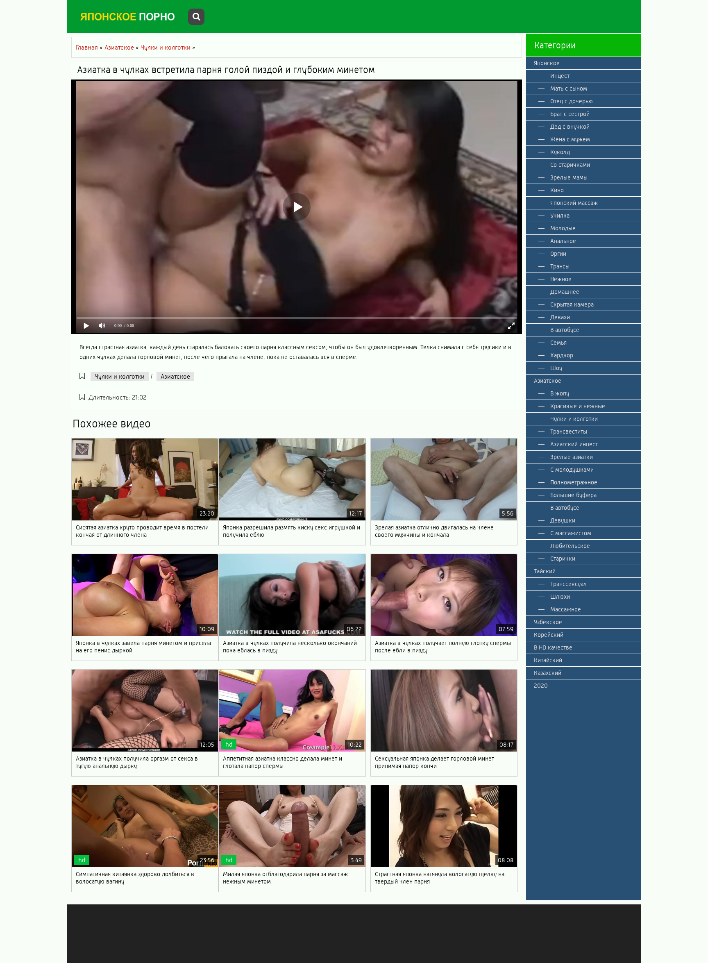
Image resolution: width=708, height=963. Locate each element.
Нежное (561, 279)
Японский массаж (574, 203)
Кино (557, 190)
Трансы (560, 266)
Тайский (545, 571)
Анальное (563, 241)
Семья (558, 342)
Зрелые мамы (569, 177)
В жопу (559, 393)
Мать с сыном (568, 88)
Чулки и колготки (120, 376)
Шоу (556, 368)
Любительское (570, 546)
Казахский (547, 673)
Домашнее (564, 291)
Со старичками (570, 164)
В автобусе (564, 330)
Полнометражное (573, 482)
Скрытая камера (572, 304)
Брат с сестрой (570, 114)
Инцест (560, 75)
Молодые (563, 228)
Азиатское (175, 376)
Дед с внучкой (570, 126)
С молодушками (572, 469)
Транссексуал (568, 584)
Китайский (548, 660)
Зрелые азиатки (571, 457)
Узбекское (548, 622)
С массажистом (570, 533)
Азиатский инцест (574, 444)
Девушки (562, 520)
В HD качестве (553, 647)
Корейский (548, 634)
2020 (541, 685)
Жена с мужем (570, 139)
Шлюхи (560, 596)
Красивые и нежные (577, 406)
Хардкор (561, 355)
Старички (562, 558)
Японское (547, 63)
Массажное (565, 609)
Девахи (560, 317)
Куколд (560, 152)
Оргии (558, 253)
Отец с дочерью (571, 101)
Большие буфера (573, 495)
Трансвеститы (568, 431)
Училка (560, 215)
